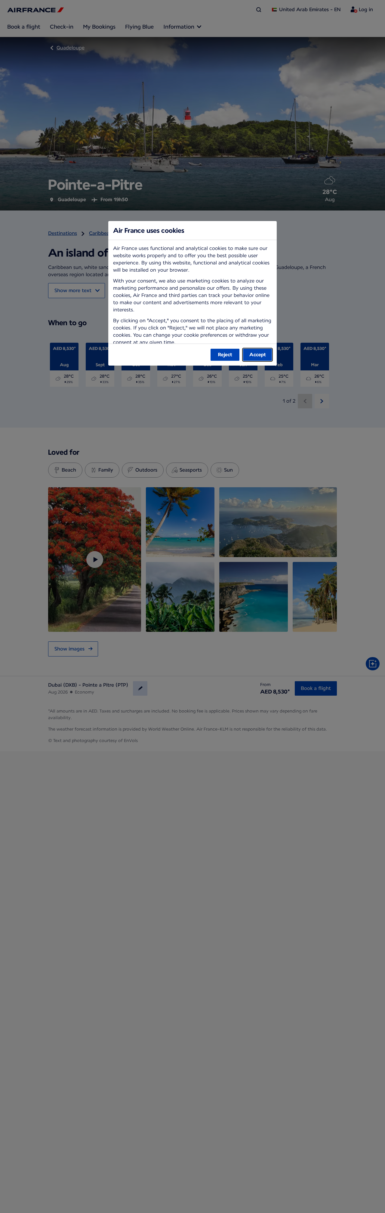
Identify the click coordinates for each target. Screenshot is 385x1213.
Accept (257, 354)
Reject (225, 354)
